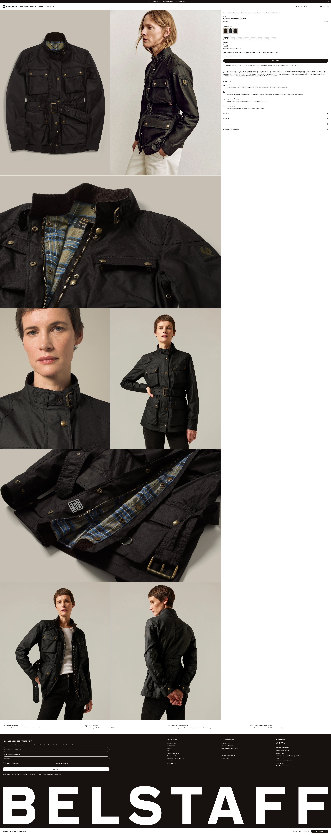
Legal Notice (280, 763)
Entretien (226, 118)
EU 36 (227, 39)
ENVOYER (56, 769)
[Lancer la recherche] (294, 6)
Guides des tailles (172, 756)
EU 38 (233, 39)
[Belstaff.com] (10, 6)
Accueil (225, 13)
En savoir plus (273, 75)
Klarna (278, 758)
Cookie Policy (280, 753)
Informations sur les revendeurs (176, 761)
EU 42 (247, 39)
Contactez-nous (171, 743)
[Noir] (235, 31)
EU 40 (240, 39)
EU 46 (260, 39)
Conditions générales (282, 751)
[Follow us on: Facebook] (279, 743)
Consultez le (233, 48)
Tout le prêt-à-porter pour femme (236, 13)
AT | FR (320, 6)
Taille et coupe (228, 124)
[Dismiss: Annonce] (329, 1)
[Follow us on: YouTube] (282, 743)
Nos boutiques (226, 758)
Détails (226, 113)
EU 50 (274, 39)
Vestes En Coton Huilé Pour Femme (271, 13)
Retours (169, 751)
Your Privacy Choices (282, 766)
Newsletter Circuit (172, 763)
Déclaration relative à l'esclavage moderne (288, 756)
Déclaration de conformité (284, 761)
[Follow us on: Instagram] (277, 743)
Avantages (227, 81)
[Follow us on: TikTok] (284, 743)
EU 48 (267, 39)
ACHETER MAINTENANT (167, 1)
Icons (47, 6)
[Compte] (324, 6)
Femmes (40, 6)
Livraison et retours (231, 129)
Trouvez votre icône (228, 746)
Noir (227, 46)
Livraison (169, 748)
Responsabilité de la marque (230, 748)
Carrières (224, 751)
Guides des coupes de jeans (175, 758)
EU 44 (253, 39)
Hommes (33, 6)
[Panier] (327, 6)
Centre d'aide (171, 746)
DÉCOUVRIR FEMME (180, 1)
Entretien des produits (173, 753)
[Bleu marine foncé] (230, 31)
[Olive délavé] (225, 31)
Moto (52, 6)
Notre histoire (226, 743)
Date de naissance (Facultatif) (11, 754)
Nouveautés (24, 6)
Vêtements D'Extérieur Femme (253, 13)
